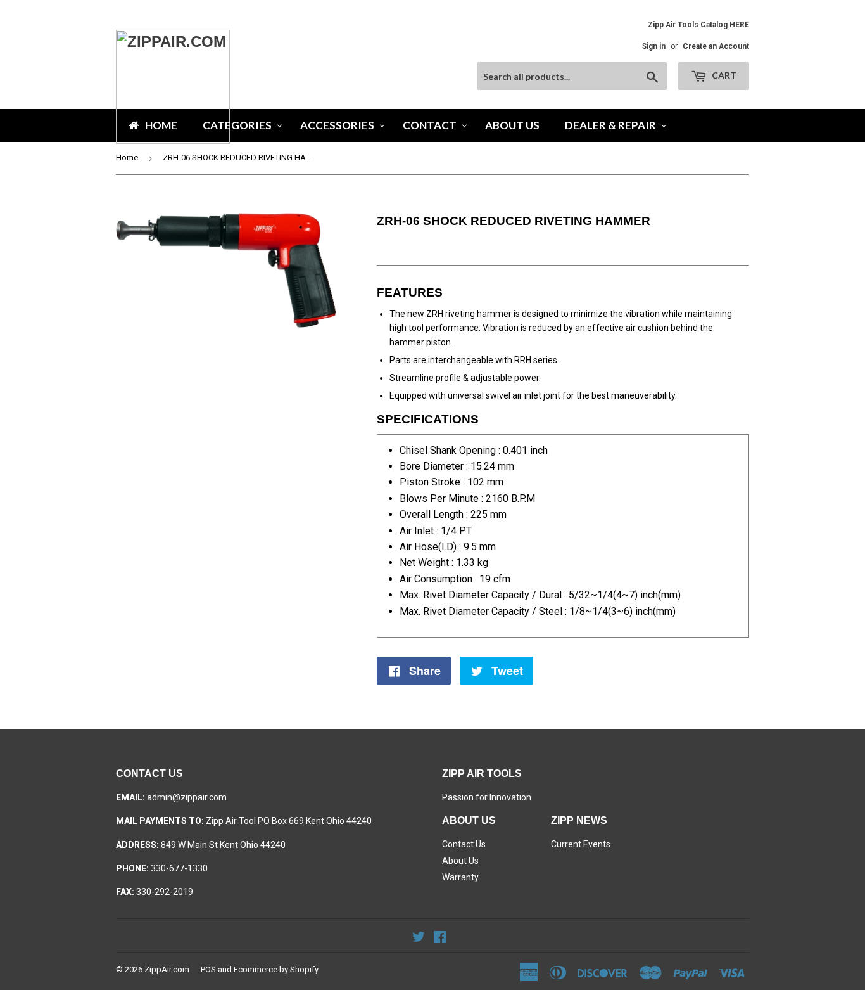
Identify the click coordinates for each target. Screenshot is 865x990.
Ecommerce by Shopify (276, 969)
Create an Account (716, 46)
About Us (460, 861)
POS (208, 969)
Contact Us (464, 844)
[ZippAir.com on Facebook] (439, 939)
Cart (723, 75)
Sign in (654, 46)
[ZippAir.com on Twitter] (418, 939)
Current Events (580, 844)
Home (127, 157)
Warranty (460, 877)
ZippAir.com (166, 969)
